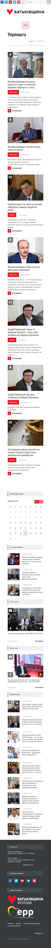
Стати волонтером (14, 926)
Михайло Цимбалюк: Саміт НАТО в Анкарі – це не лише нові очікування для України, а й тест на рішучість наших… (32, 738)
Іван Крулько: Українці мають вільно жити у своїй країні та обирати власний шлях (32, 706)
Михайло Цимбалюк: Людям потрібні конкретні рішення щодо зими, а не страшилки (32, 722)
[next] (17, 593)
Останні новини (16, 547)
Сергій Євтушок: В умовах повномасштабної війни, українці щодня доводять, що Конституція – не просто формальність (32, 769)
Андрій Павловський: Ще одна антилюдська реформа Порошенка (23, 396)
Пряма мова (13, 92)
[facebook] (2, 2)
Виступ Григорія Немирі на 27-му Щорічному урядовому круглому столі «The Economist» (24, 681)
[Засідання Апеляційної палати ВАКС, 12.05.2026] (25, 619)
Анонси (18, 923)
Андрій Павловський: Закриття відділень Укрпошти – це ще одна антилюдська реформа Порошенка (23, 332)
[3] (10, 533)
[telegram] (14, 2)
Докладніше (39, 641)
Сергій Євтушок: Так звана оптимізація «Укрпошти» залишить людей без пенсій (25, 207)
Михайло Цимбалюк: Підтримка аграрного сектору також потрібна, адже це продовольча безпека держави (30, 799)
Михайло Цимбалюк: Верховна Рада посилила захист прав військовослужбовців (31, 575)
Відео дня (14, 648)
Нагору (38, 933)
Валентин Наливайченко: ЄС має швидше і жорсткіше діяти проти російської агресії (32, 830)
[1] (30, 522)
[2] (15, 528)
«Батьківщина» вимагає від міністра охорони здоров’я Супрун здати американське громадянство (24, 452)
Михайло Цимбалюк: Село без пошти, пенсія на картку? (24, 148)
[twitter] (6, 2)
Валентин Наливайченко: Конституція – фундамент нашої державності (31, 752)
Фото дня (14, 601)
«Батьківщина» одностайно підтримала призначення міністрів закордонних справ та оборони (32, 591)
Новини (11, 215)
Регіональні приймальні (32, 923)
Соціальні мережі (16, 873)
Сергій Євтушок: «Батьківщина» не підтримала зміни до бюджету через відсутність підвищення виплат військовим (32, 815)
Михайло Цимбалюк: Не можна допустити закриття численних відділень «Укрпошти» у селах (22, 84)
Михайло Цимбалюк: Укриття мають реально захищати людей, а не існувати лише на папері (32, 560)
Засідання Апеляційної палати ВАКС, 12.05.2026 (25, 634)
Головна (31, 41)
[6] (20, 528)
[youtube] (10, 2)
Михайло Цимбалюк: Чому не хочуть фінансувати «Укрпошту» (24, 268)
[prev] (17, 556)
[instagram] (18, 2)
